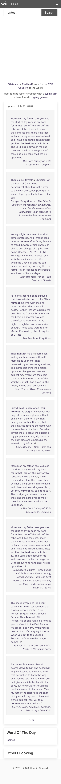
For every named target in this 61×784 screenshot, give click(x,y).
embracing (37, 439)
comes (14, 641)
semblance (21, 429)
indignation (40, 367)
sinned (31, 139)
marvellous (17, 360)
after (32, 241)
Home (14, 3)
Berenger (16, 255)
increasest (21, 367)
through (39, 237)
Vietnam (13, 84)
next (24, 266)
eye (29, 385)
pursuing (41, 309)
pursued (42, 295)
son (44, 262)
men (34, 671)
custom (43, 432)
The (13, 146)
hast (44, 374)
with (26, 422)
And (31, 237)
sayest (14, 432)
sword (43, 436)
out (38, 378)
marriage (35, 273)
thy (26, 122)
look (37, 602)
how (37, 678)
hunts (35, 620)
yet (12, 143)
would (28, 685)
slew (46, 313)
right (17, 439)
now (41, 606)
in (35, 122)
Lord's (14, 689)
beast (18, 316)
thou (13, 132)
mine (41, 136)
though (22, 324)
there (34, 132)
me (40, 146)
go (47, 627)
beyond (15, 631)
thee (31, 129)
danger (42, 638)
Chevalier (27, 262)
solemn (15, 606)
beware (25, 244)
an (39, 306)
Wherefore (30, 374)
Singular (24, 613)
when (36, 407)
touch (40, 685)
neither (44, 132)
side (23, 439)
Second (42, 613)
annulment (16, 273)
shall (36, 153)
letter (22, 269)
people (19, 436)
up (43, 381)
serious (24, 610)
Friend (14, 407)
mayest (15, 415)
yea (42, 118)
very (43, 602)
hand (43, 122)
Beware (47, 241)
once (34, 295)
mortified (39, 259)
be (45, 153)
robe (30, 122)
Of (12, 562)
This (13, 602)
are (43, 371)
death (14, 309)
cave (13, 685)
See (47, 689)
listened (24, 671)
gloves (35, 415)
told (42, 327)
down (22, 667)
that (19, 125)
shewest (32, 357)
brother (39, 313)
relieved (38, 255)
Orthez (17, 334)
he (24, 320)
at (12, 334)
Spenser (22, 252)
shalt (30, 306)
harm (13, 306)
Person (15, 613)
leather (46, 411)
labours (15, 241)
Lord (18, 146)
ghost (14, 385)
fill (34, 418)
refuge (20, 194)
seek (13, 194)
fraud (17, 244)
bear (18, 299)
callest (20, 179)
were (36, 327)
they (26, 606)
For (12, 295)
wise (45, 324)
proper (18, 627)
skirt (17, 122)
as (32, 353)
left (30, 309)
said (21, 407)
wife (13, 443)
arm (32, 443)
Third (39, 617)
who (27, 302)
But (42, 429)
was (30, 255)
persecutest (17, 187)
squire (45, 331)
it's (12, 627)
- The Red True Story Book (36, 338)
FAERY (32, 252)
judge (25, 146)
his (18, 259)
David (39, 664)
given (38, 381)
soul (37, 143)
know (43, 129)
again (19, 357)
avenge (36, 150)
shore (27, 190)
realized (34, 606)
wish (32, 302)
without (44, 415)
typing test (51, 93)
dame (14, 252)
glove (20, 422)
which (25, 299)
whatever (32, 234)
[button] (57, 4)
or (25, 620)
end (13, 418)
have (19, 139)
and (19, 129)
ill (42, 306)
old (39, 331)
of (22, 122)
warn (20, 418)
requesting (31, 269)
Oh (21, 381)
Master (15, 331)
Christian (40, 179)
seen (39, 385)
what (47, 429)
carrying (30, 436)
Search (49, 12)
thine (30, 367)
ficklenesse (39, 244)
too (44, 631)
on (23, 316)
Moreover (16, 118)
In (48, 244)
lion (46, 353)
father (30, 118)
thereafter (16, 320)
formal (14, 269)
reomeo (11, 739)
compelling (37, 190)
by (27, 324)
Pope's (46, 269)
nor (17, 136)
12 (12, 555)
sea (20, 190)
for (12, 125)
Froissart (24, 331)
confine (20, 624)
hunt (33, 613)
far (47, 631)
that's (23, 638)
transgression (27, 136)
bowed (15, 667)
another (30, 316)
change (28, 248)
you (13, 624)
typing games (40, 97)
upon (13, 157)
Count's (30, 313)
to (41, 143)
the (12, 122)
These (23, 327)
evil (13, 136)
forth (33, 378)
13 (24, 566)
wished (23, 675)
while (14, 259)
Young (14, 234)
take (45, 143)
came (14, 266)
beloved (44, 248)
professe (23, 237)
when (14, 262)
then (24, 309)
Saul (25, 664)
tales (30, 327)
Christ (28, 183)
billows (39, 194)
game (42, 425)
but (19, 153)
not (36, 129)
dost (45, 234)
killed (25, 129)
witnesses (31, 364)
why (13, 671)
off (30, 125)
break (31, 432)
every (26, 602)
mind (25, 255)
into (29, 682)
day (30, 266)
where (30, 638)
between (33, 146)
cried (32, 299)
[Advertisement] (30, 50)
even (45, 187)
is (39, 132)
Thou (13, 179)
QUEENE (41, 252)
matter (32, 610)
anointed (23, 689)
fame (38, 241)
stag (27, 411)
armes (14, 237)
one (32, 602)
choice (14, 248)
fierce (39, 353)
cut (26, 125)
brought (21, 378)
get (24, 634)
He (20, 309)
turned (31, 664)
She (29, 620)
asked (42, 667)
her (17, 295)
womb (14, 381)
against (40, 139)
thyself (29, 179)
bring (38, 266)
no (43, 302)
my (24, 118)
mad (34, 320)
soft (31, 422)
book (18, 183)
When (37, 627)
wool (37, 422)
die (35, 306)
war (39, 371)
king (44, 675)
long (46, 237)
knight (22, 234)
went (29, 320)
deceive (29, 425)
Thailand (27, 84)
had (29, 295)
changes (26, 371)
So (40, 620)
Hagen (28, 407)
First (40, 610)
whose (37, 411)
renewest (16, 364)
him (44, 266)
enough (15, 327)
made (19, 602)
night (13, 324)
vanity (24, 259)
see (37, 118)
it (49, 143)
